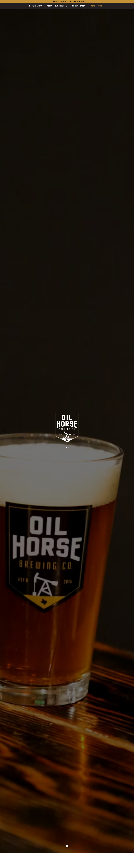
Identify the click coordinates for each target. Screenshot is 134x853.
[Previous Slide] (4, 431)
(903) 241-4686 (79, 1)
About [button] (49, 6)
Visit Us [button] (66, 448)
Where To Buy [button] (72, 6)
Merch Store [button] (96, 6)
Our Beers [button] (59, 6)
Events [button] (83, 6)
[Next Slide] (129, 431)
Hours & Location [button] (37, 6)
